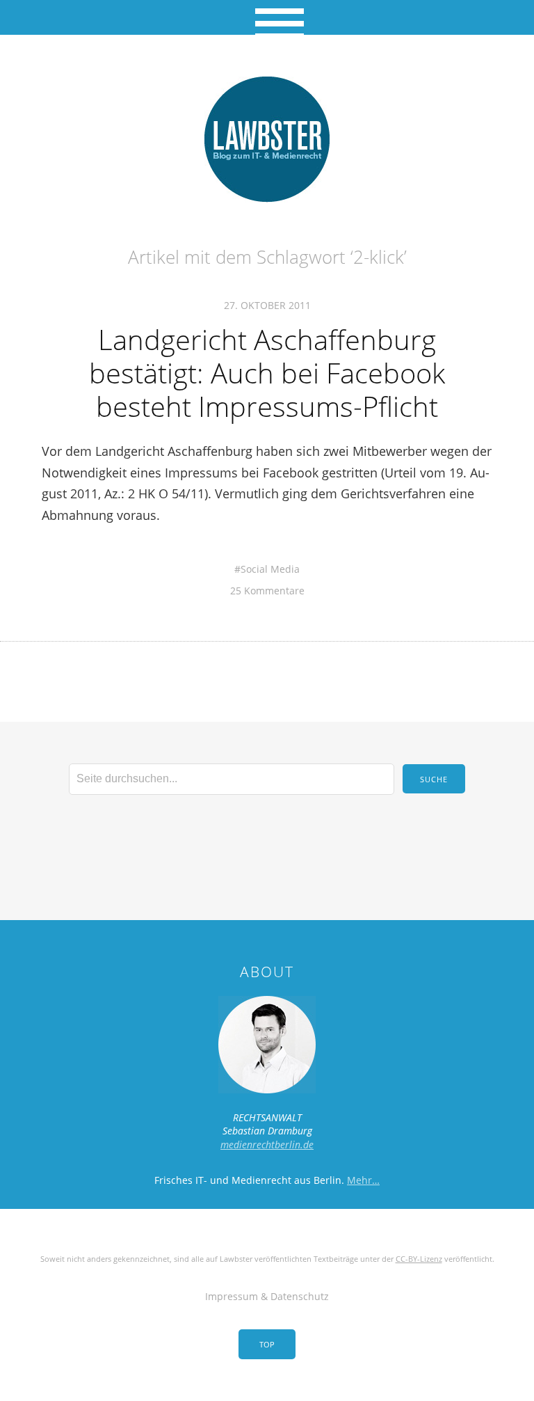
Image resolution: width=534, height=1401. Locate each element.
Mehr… (363, 1180)
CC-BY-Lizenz (419, 1258)
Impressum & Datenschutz (267, 1296)
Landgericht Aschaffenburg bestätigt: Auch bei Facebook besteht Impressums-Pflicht (267, 372)
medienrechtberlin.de (267, 1144)
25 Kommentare (267, 590)
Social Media (270, 569)
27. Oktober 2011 (267, 305)
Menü (267, 17)
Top (267, 1344)
